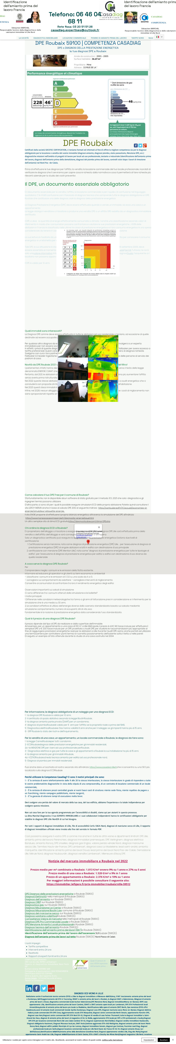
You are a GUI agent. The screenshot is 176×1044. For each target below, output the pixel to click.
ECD (29, 744)
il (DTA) (32, 757)
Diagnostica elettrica (38, 728)
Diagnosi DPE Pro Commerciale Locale (46, 921)
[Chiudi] (172, 1040)
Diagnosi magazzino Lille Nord (131, 1034)
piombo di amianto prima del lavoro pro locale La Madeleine (63, 1007)
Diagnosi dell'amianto (37, 899)
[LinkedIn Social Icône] (29, 988)
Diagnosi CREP (33, 902)
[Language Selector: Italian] (159, 37)
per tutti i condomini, (61, 741)
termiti (128, 250)
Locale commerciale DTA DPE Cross (47, 1012)
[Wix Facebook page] (36, 988)
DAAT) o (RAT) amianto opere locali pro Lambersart (104, 1004)
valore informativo (43, 253)
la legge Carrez (35, 741)
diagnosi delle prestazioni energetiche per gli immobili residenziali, (73, 744)
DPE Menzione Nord (99, 1002)
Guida (121, 250)
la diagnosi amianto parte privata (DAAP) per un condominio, (58, 721)
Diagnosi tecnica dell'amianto (42, 927)
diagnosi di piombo (37, 724)
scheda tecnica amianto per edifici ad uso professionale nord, (75, 757)
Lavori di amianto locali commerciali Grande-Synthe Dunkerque (61, 1010)
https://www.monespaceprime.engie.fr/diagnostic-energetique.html (59, 518)
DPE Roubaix (88, 142)
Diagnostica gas (34, 905)
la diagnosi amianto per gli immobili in (46, 754)
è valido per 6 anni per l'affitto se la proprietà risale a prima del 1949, (90, 724)
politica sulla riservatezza (112, 1040)
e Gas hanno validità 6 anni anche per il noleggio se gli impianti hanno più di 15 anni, (99, 728)
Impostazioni (149, 1040)
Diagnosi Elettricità (36, 896)
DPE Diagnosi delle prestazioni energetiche (49, 893)
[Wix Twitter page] (43, 988)
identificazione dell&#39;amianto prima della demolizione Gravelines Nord (69, 1031)
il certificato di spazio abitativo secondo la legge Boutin (55, 718)
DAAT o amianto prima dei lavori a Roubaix (90, 999)
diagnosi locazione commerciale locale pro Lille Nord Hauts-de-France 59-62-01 (88, 1029)
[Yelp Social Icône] (51, 988)
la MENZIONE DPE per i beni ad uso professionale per (55, 747)
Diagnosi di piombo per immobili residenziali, (50, 760)
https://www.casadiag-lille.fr (103, 767)
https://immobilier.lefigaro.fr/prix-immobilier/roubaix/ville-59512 (88, 884)
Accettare (164, 1040)
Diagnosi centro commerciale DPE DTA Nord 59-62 (63, 1015)
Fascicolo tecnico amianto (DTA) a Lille (60, 996)
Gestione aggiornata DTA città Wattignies (101, 1023)
